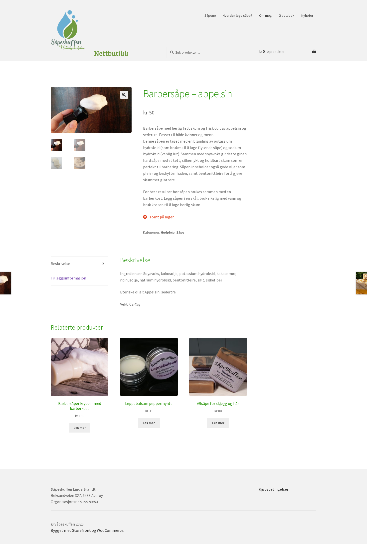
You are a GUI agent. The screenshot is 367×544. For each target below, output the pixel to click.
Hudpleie (168, 232)
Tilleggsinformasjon (68, 277)
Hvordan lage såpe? (237, 15)
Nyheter (307, 15)
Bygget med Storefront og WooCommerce (87, 530)
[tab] (79, 264)
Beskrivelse (60, 263)
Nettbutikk (111, 53)
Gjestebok (286, 15)
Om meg (265, 15)
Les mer (80, 427)
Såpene (210, 15)
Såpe (180, 232)
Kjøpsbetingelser (273, 489)
